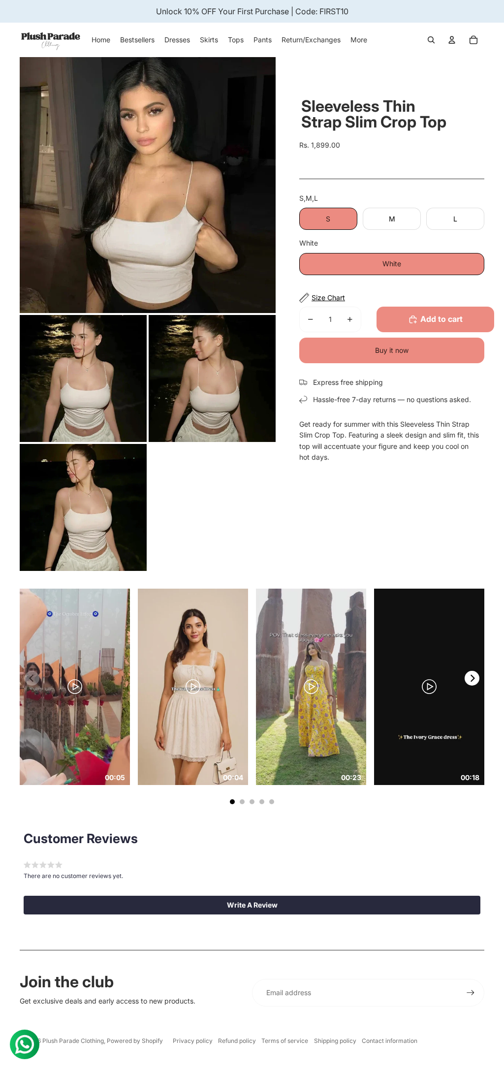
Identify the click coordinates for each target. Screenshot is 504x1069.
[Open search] (431, 40)
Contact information (389, 1040)
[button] (252, 905)
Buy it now (392, 350)
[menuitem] (358, 40)
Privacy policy (193, 1040)
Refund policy (237, 1040)
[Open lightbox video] (75, 687)
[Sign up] (470, 992)
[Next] (472, 678)
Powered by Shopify (135, 1040)
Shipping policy (335, 1040)
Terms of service (284, 1040)
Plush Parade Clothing (73, 1040)
